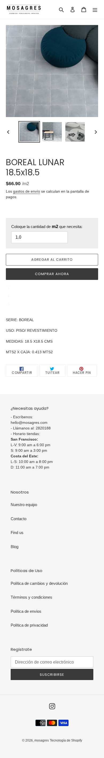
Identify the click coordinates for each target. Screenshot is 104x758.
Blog (14, 546)
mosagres (41, 740)
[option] (29, 132)
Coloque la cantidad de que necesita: (46, 226)
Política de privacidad (29, 625)
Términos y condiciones (31, 597)
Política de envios (26, 611)
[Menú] (95, 9)
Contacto (18, 518)
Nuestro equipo (24, 504)
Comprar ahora (52, 273)
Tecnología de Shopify (66, 740)
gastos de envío (26, 191)
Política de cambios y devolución (39, 583)
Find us (17, 532)
